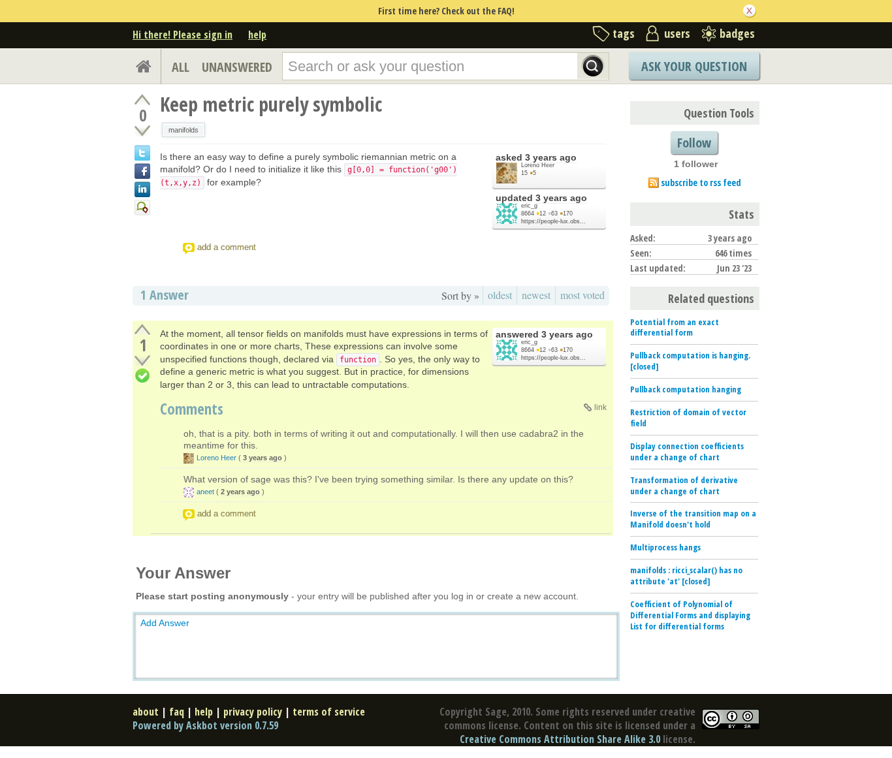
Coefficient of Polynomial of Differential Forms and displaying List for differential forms (690, 615)
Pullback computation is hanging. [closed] (690, 360)
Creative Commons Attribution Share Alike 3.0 (560, 739)
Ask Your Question (694, 66)
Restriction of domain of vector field (688, 417)
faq (176, 711)
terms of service (329, 711)
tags (624, 33)
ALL (180, 67)
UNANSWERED (237, 67)
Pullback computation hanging (685, 389)
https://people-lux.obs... (553, 221)
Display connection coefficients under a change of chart (687, 451)
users (677, 33)
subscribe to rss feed (701, 182)
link (600, 407)
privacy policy (252, 711)
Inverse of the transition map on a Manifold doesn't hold (693, 518)
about (146, 711)
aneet (205, 492)
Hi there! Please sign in (182, 34)
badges (737, 33)
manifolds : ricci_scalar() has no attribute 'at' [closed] (686, 575)
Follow (694, 142)
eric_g (529, 205)
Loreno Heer (537, 165)
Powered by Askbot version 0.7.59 (205, 725)
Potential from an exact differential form (674, 327)
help (257, 34)
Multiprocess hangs (665, 547)
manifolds (183, 130)
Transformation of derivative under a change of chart (684, 485)
